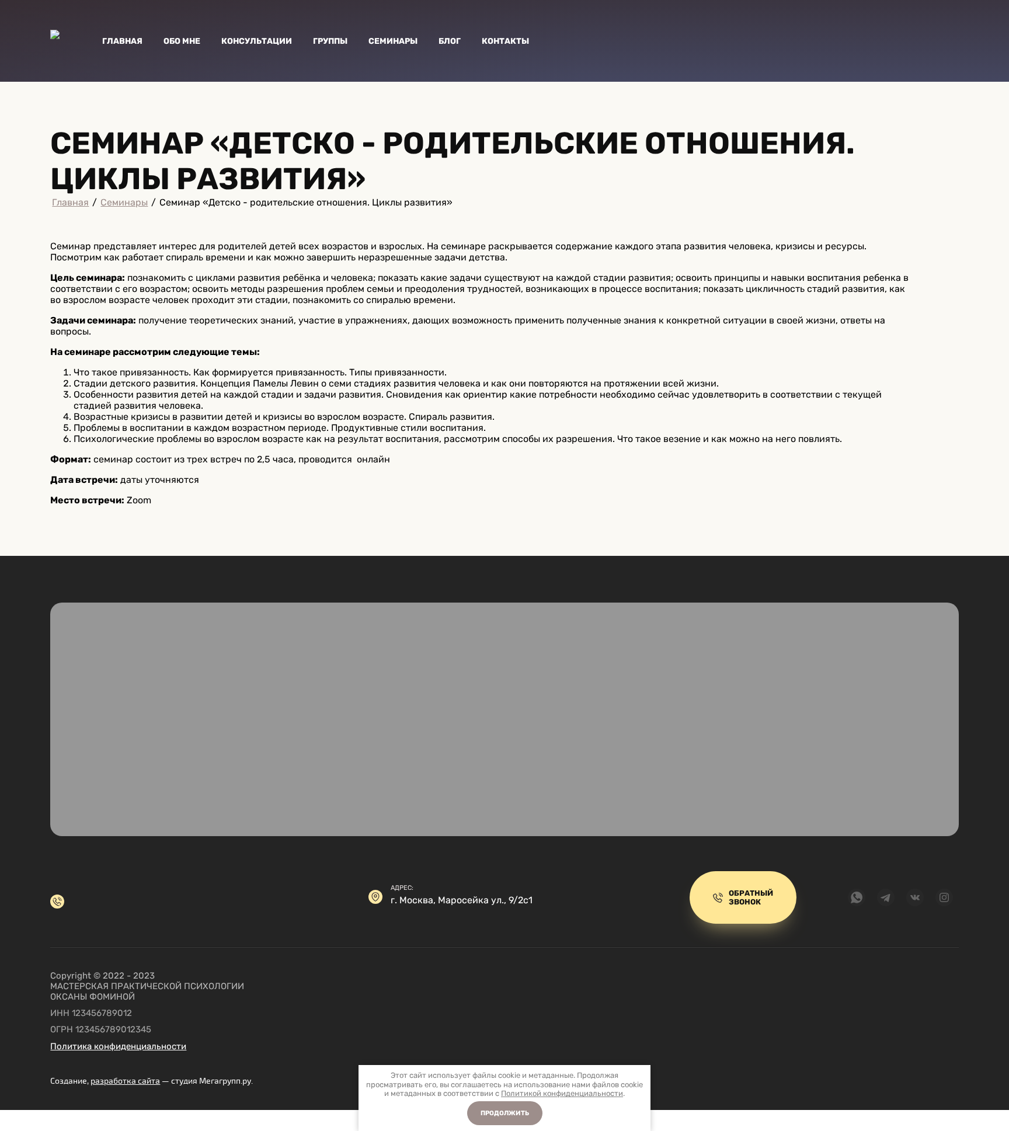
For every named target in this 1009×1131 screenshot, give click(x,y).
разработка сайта (125, 1081)
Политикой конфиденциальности (562, 1093)
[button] (743, 897)
